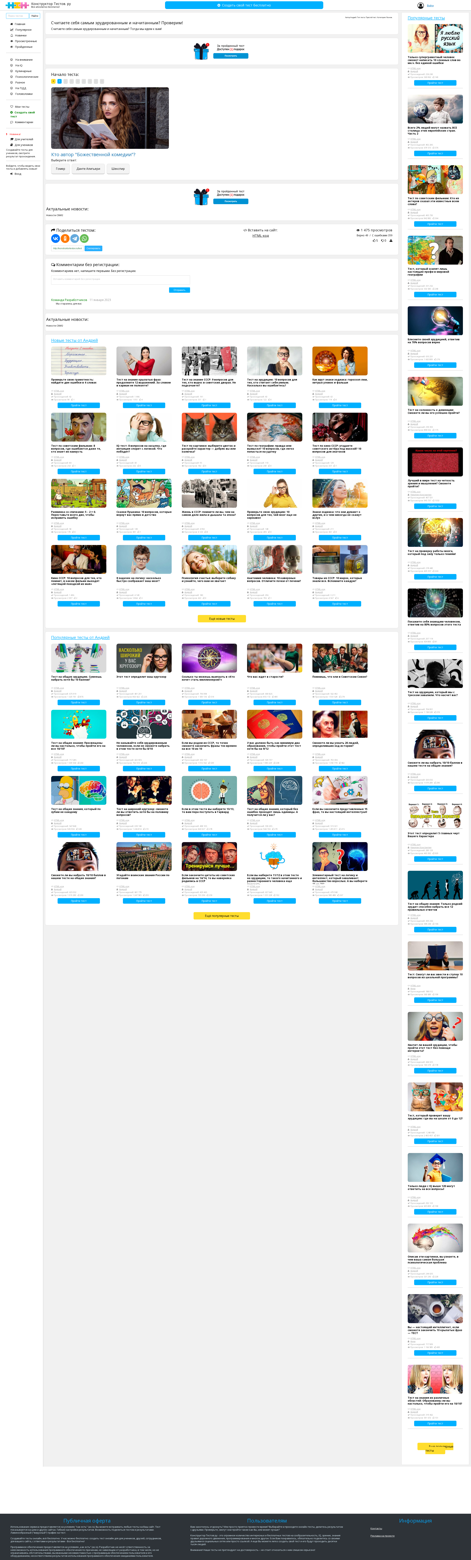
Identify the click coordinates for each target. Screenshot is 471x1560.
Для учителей (24, 139)
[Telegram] (74, 238)
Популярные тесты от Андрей (80, 637)
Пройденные (24, 47)
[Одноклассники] (65, 238)
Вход (18, 173)
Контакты (376, 1528)
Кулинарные (23, 71)
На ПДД (20, 88)
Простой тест (371, 17)
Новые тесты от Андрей (74, 340)
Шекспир (118, 169)
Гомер (60, 169)
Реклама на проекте (383, 1535)
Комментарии (24, 122)
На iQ (18, 65)
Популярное (23, 29)
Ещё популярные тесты (222, 916)
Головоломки (24, 94)
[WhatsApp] (84, 238)
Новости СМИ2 (54, 215)
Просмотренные (26, 41)
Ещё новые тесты (222, 619)
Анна (412, 988)
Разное (20, 82)
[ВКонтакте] (55, 238)
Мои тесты (22, 106)
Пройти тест (79, 405)
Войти (430, 5)
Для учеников (24, 145)
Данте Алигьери (88, 169)
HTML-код (260, 235)
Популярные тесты (426, 17)
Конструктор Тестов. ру (51, 4)
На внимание (24, 59)
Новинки (20, 35)
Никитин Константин (420, 494)
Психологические (26, 76)
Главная (20, 24)
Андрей (353, 17)
